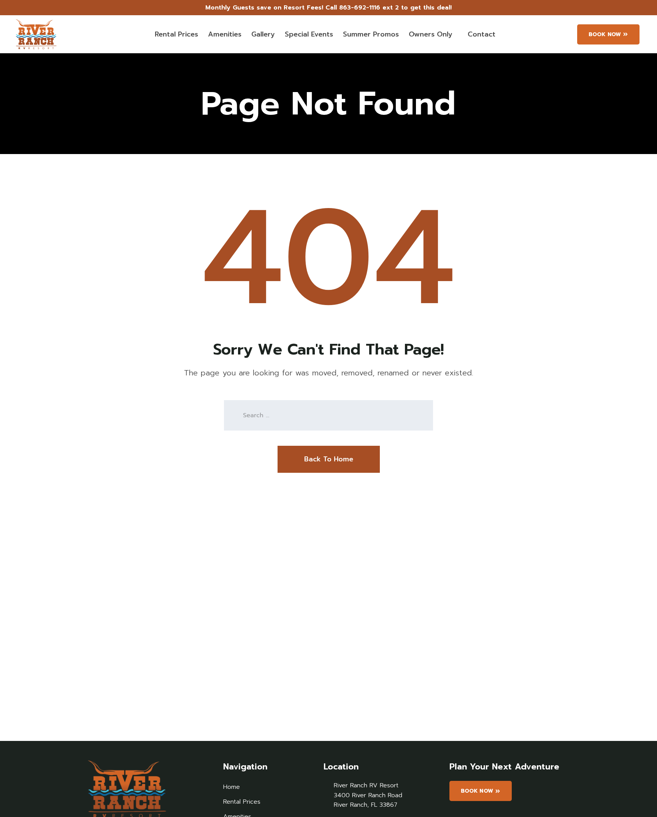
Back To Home (328, 459)
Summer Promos (371, 34)
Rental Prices (176, 34)
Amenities (224, 34)
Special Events (309, 34)
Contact (481, 34)
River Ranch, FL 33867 (365, 804)
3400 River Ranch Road (368, 795)
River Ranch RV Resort (366, 785)
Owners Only (430, 34)
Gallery (263, 34)
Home (231, 787)
